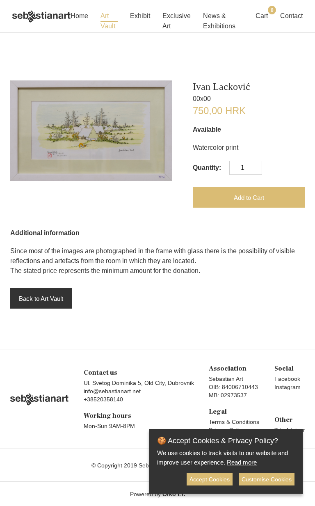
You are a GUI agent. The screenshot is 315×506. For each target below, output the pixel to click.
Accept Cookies (209, 479)
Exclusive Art (176, 17)
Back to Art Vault (41, 298)
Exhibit (140, 15)
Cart (262, 15)
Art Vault (107, 17)
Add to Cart (249, 197)
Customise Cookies (267, 479)
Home (79, 15)
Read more (242, 462)
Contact (291, 15)
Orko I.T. (173, 494)
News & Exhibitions (219, 17)
